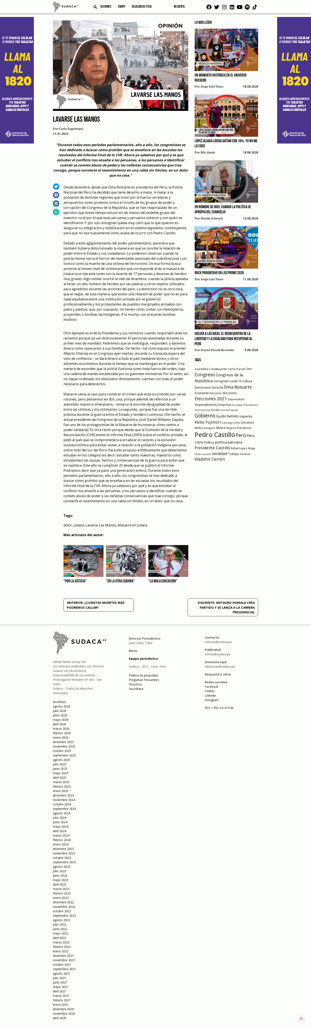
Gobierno (205, 415)
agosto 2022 (61, 920)
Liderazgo (227, 422)
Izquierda (245, 416)
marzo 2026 (61, 729)
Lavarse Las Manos (100, 525)
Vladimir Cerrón (210, 459)
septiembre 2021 (64, 969)
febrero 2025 (62, 786)
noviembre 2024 (64, 800)
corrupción (221, 381)
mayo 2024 (60, 826)
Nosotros (135, 684)
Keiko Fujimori (208, 422)
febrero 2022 (62, 947)
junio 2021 (60, 982)
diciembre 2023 (63, 849)
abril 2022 (59, 938)
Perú (241, 435)
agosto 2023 (61, 867)
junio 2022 (60, 929)
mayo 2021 (60, 987)
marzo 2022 (61, 942)
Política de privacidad (143, 675)
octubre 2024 (62, 804)
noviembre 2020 (64, 1013)
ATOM (228, 708)
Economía (202, 393)
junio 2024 (60, 822)
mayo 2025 (60, 773)
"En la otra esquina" (120, 581)
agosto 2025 (61, 760)
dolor (67, 525)
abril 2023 (59, 884)
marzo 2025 (61, 782)
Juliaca (79, 525)
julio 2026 (59, 711)
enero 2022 (61, 951)
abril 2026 (59, 724)
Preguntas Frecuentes (144, 680)
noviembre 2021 (64, 960)
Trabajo (233, 454)
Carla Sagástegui (71, 129)
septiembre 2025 (64, 755)
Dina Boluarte (238, 387)
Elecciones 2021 (211, 399)
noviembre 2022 (64, 907)
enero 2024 (61, 844)
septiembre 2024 (64, 809)
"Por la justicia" (75, 581)
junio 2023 (60, 875)
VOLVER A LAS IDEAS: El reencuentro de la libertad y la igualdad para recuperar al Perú (224, 339)
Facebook (211, 687)
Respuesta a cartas (218, 674)
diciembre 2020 (63, 1009)
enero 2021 (61, 1005)
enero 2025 (61, 791)
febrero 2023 (62, 893)
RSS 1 (209, 708)
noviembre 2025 (64, 746)
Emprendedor (236, 399)
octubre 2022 (62, 911)
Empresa (224, 404)
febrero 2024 (62, 840)
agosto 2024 (61, 813)
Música (221, 428)
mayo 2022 (60, 933)
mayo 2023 (60, 880)
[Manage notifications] (301, 1018)
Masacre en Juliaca (132, 525)
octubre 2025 (62, 751)
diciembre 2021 (63, 956)
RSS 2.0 (218, 708)
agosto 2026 (61, 706)
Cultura (247, 381)
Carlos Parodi (236, 369)
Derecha (217, 387)
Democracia (203, 387)
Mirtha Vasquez (205, 428)
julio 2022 (59, 924)
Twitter (210, 691)
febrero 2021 (62, 1000)
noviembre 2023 (64, 853)
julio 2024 (59, 818)
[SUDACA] (65, 8)
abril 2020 (59, 1018)
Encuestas (237, 404)
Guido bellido (227, 416)
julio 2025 (59, 764)
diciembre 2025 (63, 742)
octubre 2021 (62, 964)
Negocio (231, 428)
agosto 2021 (61, 973)
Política (209, 442)
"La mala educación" (162, 581)
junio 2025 (60, 769)
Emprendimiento (206, 405)
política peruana (228, 442)
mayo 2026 (60, 720)
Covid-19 (236, 381)
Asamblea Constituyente (211, 369)
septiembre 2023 (64, 862)
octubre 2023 (62, 858)
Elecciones (230, 393)
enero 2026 (61, 737)
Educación (215, 393)
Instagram (212, 700)
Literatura (247, 422)
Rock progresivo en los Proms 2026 (219, 273)
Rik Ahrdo (208, 153)
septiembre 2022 (64, 916)
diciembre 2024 (63, 795)
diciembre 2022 (63, 902)
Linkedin (210, 695)
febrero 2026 (62, 733)
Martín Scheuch (212, 218)
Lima (237, 422)
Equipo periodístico (143, 659)
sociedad (219, 453)
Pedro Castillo (215, 434)
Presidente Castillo (212, 447)
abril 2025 (59, 778)
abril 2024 (59, 831)
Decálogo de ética (142, 6)
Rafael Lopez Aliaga (243, 448)
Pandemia (244, 428)
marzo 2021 (61, 996)
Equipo (121, 6)
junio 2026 (60, 715)
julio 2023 (59, 871)
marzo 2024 (61, 835)
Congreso (205, 374)
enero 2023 (61, 898)
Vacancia (245, 454)
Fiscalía (215, 409)
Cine (249, 369)
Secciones (105, 6)
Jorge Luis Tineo (212, 87)
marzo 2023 (61, 889)
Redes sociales (203, 454)
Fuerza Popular (229, 409)
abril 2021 (59, 991)
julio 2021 (59, 978)
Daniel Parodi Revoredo (217, 350)
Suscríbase (136, 689)
